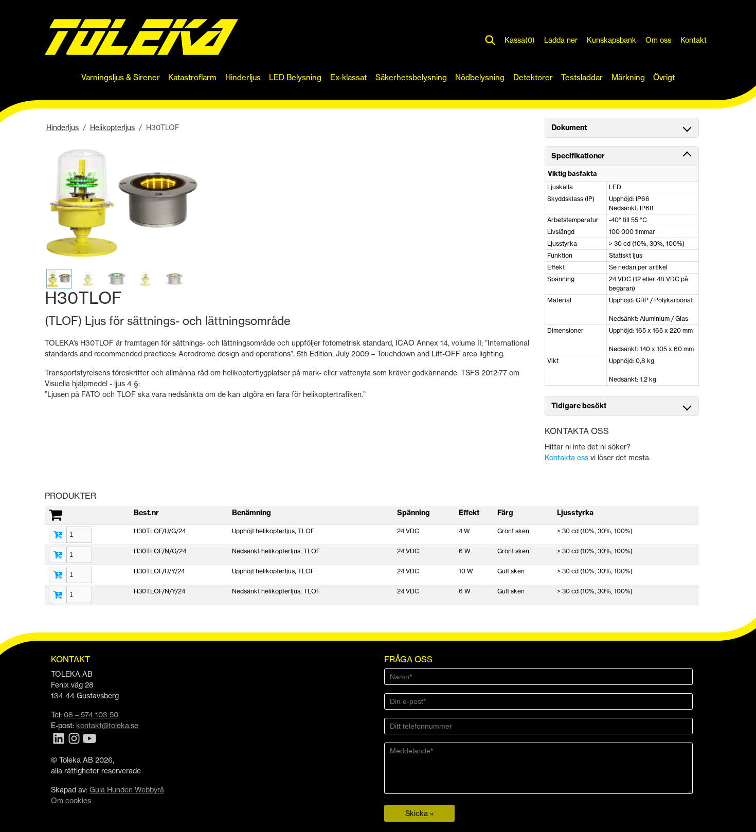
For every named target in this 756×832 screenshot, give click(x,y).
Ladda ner (561, 39)
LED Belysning (295, 77)
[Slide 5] (174, 278)
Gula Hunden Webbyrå (126, 789)
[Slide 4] (145, 278)
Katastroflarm (192, 77)
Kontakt (693, 39)
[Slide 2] (88, 278)
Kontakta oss (566, 457)
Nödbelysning (480, 77)
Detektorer (533, 77)
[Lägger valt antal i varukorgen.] (57, 535)
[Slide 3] (117, 278)
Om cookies (71, 800)
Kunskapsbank (611, 39)
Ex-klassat (348, 77)
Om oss (658, 39)
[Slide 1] (59, 278)
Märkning (628, 77)
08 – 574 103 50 (91, 714)
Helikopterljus (112, 127)
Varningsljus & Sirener (120, 77)
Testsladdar (582, 77)
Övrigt (664, 77)
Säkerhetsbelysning (411, 77)
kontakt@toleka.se (107, 725)
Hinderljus (243, 77)
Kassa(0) (520, 39)
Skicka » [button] (419, 813)
